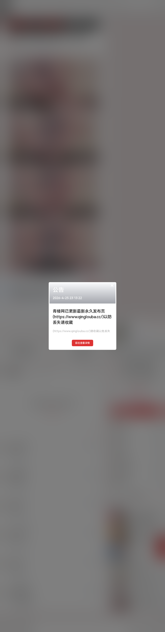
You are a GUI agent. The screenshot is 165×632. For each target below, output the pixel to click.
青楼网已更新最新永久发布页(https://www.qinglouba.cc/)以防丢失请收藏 (82, 317)
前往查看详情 (82, 343)
